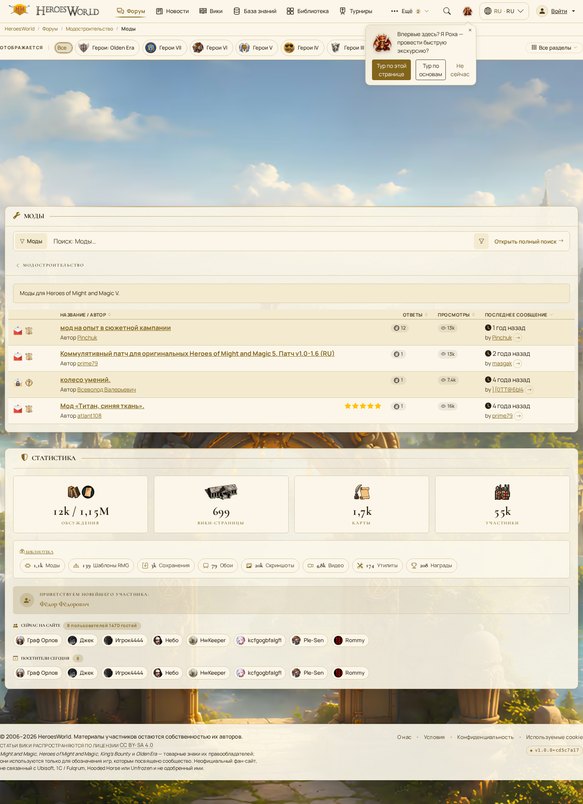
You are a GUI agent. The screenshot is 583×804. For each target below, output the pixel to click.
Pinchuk (87, 337)
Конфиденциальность (485, 737)
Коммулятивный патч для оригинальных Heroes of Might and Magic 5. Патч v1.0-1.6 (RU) (197, 353)
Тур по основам (430, 70)
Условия (434, 737)
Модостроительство (89, 28)
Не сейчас (460, 70)
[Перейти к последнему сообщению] (517, 337)
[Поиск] (447, 11)
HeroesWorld (20, 28)
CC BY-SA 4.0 (136, 745)
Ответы (413, 315)
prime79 (87, 363)
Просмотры (454, 315)
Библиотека (39, 552)
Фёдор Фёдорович (64, 604)
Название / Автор (83, 315)
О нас (404, 737)
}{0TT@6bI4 (508, 389)
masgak (502, 363)
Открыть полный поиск (525, 241)
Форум (50, 28)
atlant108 (89, 415)
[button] (555, 11)
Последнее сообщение (516, 315)
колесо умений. (85, 379)
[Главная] (53, 11)
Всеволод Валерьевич (106, 389)
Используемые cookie (554, 737)
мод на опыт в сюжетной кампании (115, 327)
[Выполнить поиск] (481, 241)
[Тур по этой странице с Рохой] (467, 11)
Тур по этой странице (392, 70)
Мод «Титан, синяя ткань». (102, 405)
